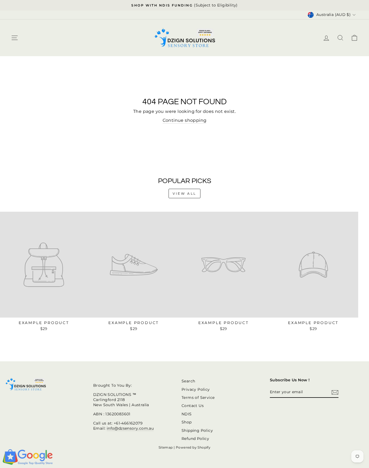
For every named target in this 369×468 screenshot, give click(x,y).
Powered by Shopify (193, 447)
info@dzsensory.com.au (130, 428)
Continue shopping (185, 120)
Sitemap (166, 447)
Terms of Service (198, 397)
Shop (187, 422)
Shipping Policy (197, 430)
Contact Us (193, 405)
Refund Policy (195, 438)
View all (184, 193)
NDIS (187, 414)
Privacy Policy (196, 389)
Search (188, 381)
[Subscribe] (334, 392)
